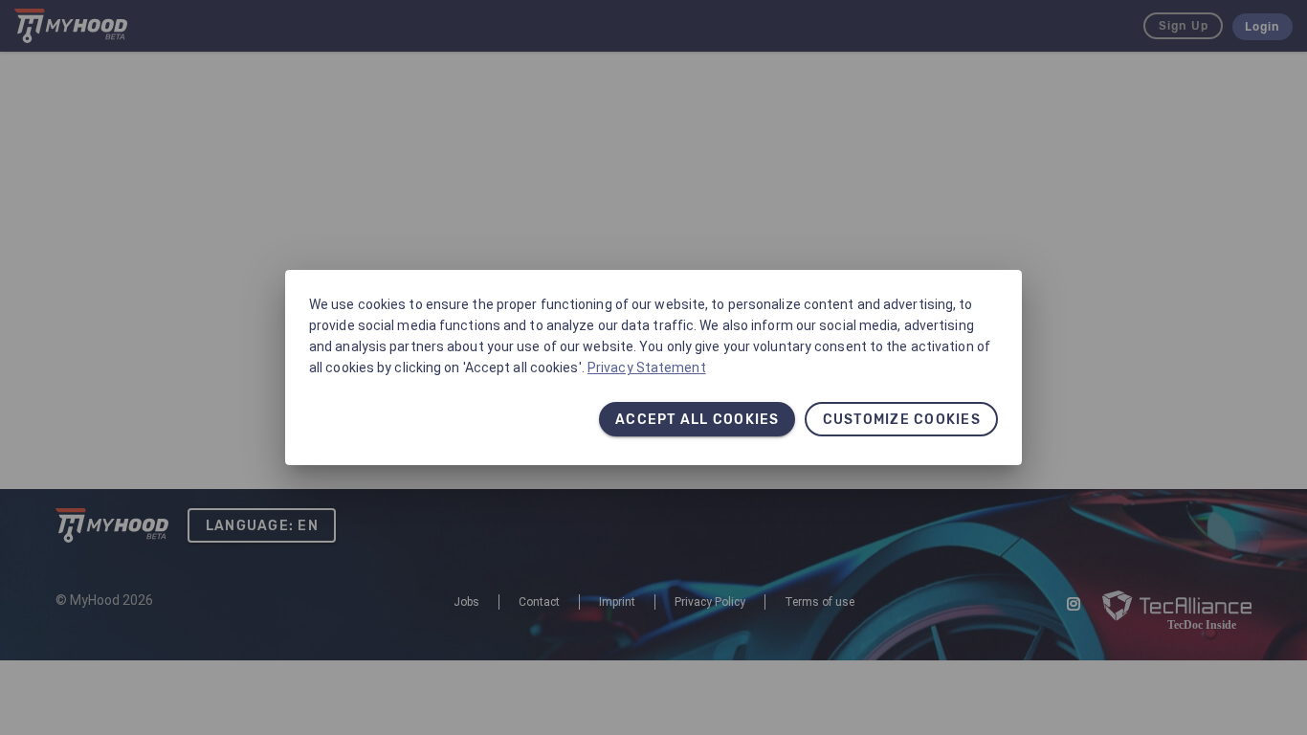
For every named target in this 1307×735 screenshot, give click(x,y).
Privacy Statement (646, 367)
